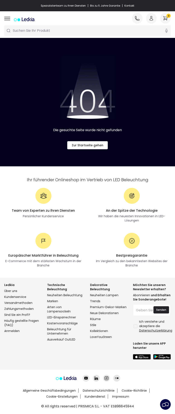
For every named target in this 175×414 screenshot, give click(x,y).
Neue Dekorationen (104, 313)
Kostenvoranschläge (62, 323)
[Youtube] (86, 378)
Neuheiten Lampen (104, 295)
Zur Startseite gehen (87, 145)
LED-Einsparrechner (61, 317)
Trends (95, 301)
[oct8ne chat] (165, 404)
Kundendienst (95, 396)
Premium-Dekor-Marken (108, 307)
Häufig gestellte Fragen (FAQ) (21, 323)
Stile (93, 325)
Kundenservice (15, 297)
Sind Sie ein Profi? (17, 315)
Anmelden (12, 331)
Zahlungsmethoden (19, 309)
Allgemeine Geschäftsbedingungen (49, 390)
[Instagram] (106, 378)
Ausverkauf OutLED (61, 339)
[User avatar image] (151, 18)
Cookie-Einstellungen (62, 396)
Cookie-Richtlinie (134, 390)
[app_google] (162, 356)
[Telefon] (137, 18)
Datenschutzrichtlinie (99, 390)
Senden (161, 310)
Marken (52, 301)
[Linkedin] (96, 378)
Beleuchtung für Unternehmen (59, 331)
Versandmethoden (18, 303)
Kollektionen (99, 331)
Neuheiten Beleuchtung (64, 295)
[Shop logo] (24, 19)
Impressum (120, 396)
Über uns (10, 291)
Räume (95, 319)
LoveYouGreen (101, 337)
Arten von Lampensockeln (59, 309)
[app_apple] (142, 356)
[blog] (116, 378)
